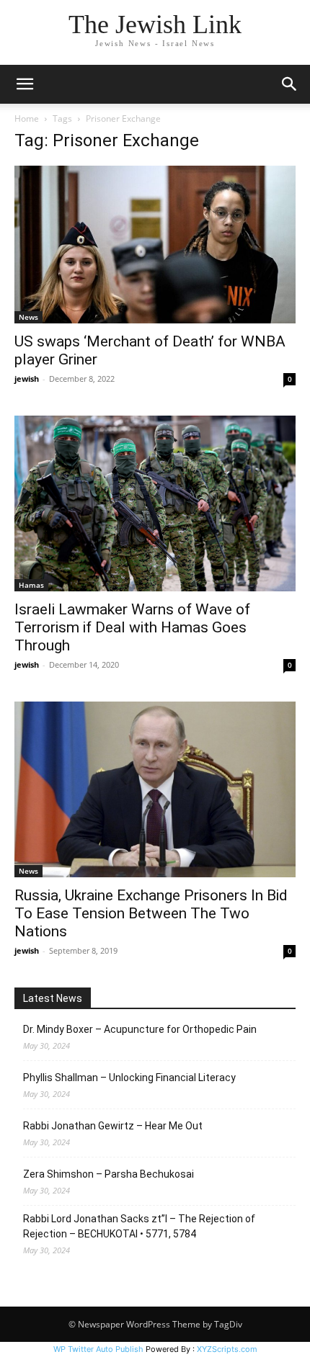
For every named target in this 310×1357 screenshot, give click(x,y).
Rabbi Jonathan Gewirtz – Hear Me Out (113, 1126)
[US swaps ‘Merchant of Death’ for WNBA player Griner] (155, 244)
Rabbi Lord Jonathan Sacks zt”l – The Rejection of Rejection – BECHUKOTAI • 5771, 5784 (139, 1226)
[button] (24, 84)
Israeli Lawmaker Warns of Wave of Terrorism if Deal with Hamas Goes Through (132, 627)
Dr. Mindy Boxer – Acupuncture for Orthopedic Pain (140, 1029)
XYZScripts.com (227, 1349)
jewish (26, 378)
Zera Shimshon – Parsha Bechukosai (108, 1174)
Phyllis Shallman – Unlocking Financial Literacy (129, 1077)
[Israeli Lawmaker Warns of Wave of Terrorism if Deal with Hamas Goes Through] (155, 503)
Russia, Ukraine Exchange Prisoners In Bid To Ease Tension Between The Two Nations (151, 913)
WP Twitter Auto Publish (98, 1349)
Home (26, 118)
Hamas (31, 585)
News (28, 317)
